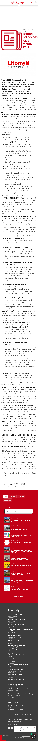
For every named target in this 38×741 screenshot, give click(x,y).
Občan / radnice (27, 29)
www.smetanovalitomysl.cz (9, 385)
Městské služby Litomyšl (16, 655)
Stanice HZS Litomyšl (14, 640)
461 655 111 (11, 639)
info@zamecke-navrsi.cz (14, 671)
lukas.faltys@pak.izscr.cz (14, 642)
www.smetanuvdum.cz (8, 236)
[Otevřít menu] (3, 3)
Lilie (9, 660)
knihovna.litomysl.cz (7, 132)
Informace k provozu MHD (19, 444)
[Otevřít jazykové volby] (35, 2)
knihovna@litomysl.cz (13, 647)
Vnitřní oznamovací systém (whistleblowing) (20, 719)
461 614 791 (11, 658)
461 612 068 (11, 648)
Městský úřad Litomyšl (15, 614)
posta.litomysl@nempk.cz (14, 637)
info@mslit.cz (11, 656)
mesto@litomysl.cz (17, 711)
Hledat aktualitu (9, 508)
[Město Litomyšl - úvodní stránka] (18, 2)
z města (12, 496)
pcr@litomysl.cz (12, 632)
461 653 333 (11, 618)
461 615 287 (11, 668)
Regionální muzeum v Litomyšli (18, 664)
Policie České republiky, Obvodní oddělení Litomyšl (21, 629)
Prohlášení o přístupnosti (15, 722)
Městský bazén (13, 650)
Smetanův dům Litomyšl (15, 684)
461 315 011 (11, 653)
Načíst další (18, 596)
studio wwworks (26, 736)
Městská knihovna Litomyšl (16, 645)
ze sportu (7, 500)
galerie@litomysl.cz (13, 681)
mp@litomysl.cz (12, 626)
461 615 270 (11, 692)
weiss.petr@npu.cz (13, 676)
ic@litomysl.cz (11, 621)
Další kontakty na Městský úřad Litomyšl (19, 714)
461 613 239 (11, 687)
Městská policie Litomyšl (16, 624)
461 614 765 (11, 682)
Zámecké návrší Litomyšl (16, 669)
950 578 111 (11, 643)
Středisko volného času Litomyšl (18, 689)
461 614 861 (11, 697)
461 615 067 (11, 678)
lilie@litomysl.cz (12, 661)
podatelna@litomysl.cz (14, 616)
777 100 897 (11, 673)
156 (9, 627)
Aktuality (25, 31)
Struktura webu (12, 724)
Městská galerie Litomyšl (16, 679)
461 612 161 (11, 622)
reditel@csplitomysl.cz (14, 695)
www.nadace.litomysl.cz (22, 419)
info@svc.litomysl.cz (13, 690)
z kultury (21, 496)
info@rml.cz (11, 666)
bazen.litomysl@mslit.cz (14, 651)
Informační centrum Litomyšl (17, 619)
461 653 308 (11, 663)
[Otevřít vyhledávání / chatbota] (32, 2)
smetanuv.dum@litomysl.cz (15, 685)
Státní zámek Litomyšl (15, 674)
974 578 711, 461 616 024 (14, 634)
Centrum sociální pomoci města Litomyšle (21, 694)
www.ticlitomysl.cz (8, 213)
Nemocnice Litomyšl (14, 635)
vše (5, 496)
